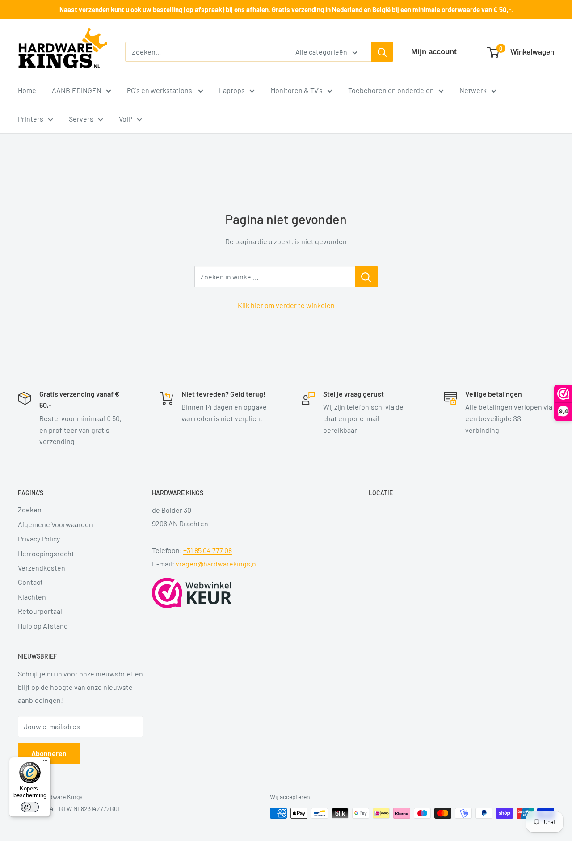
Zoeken (30, 509)
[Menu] (45, 762)
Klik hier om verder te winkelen (286, 305)
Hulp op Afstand (43, 625)
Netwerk (473, 90)
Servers (81, 118)
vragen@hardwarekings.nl (217, 563)
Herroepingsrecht (46, 553)
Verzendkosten (41, 567)
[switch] (30, 807)
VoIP (125, 118)
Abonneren (49, 753)
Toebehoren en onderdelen (391, 90)
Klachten (32, 596)
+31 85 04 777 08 (207, 550)
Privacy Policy (39, 538)
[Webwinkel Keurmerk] (192, 593)
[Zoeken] (382, 52)
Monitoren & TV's (296, 90)
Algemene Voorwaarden (55, 524)
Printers (30, 118)
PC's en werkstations (160, 90)
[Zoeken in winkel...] (366, 276)
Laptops (232, 90)
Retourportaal (40, 611)
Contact (30, 582)
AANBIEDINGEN (76, 90)
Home (27, 90)
